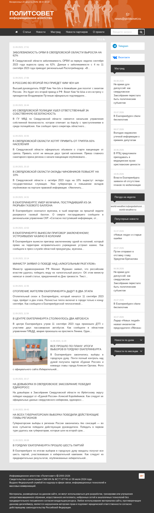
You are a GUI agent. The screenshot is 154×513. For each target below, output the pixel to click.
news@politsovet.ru (128, 18)
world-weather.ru (127, 209)
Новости (40, 32)
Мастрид (56, 32)
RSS (100, 39)
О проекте (98, 32)
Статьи (27, 32)
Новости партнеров (77, 32)
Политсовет (31, 13)
